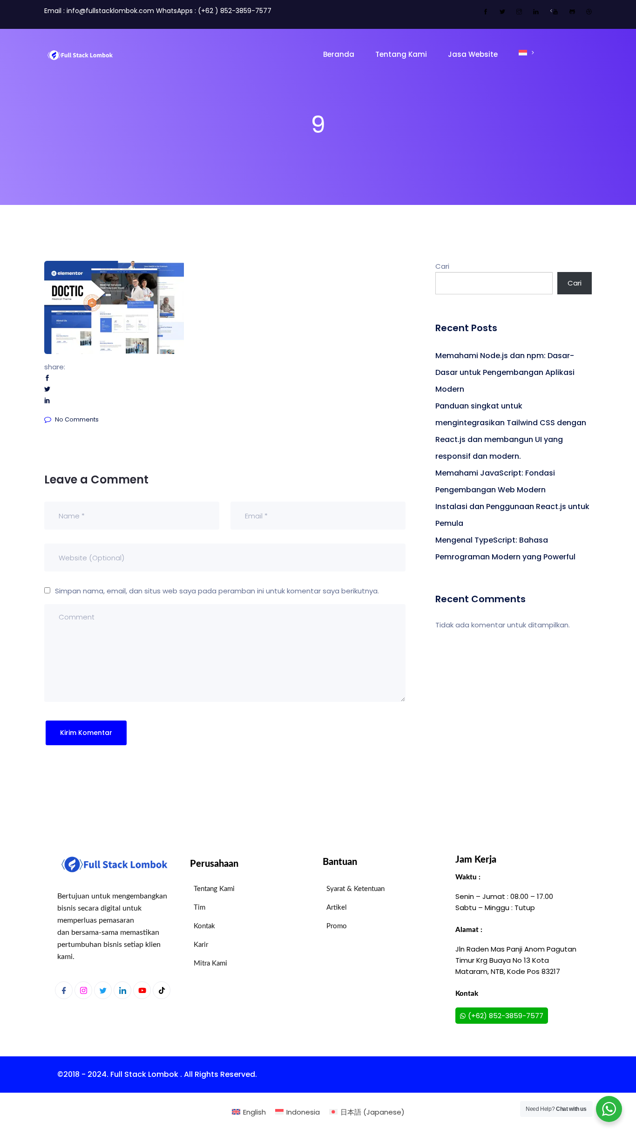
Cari (442, 266)
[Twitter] (103, 990)
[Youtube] (142, 990)
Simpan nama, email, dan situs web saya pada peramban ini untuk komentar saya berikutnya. (217, 591)
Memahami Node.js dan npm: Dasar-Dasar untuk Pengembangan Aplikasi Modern (505, 372)
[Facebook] (64, 990)
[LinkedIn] (122, 990)
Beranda (338, 54)
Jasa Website (473, 54)
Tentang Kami (401, 54)
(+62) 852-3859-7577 (505, 1015)
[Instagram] (83, 990)
